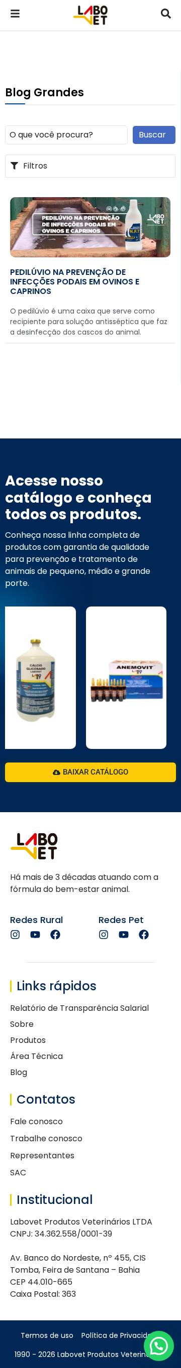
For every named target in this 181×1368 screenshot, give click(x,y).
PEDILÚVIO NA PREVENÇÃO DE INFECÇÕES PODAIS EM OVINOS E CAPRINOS (74, 281)
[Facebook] (55, 935)
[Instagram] (15, 935)
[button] (159, 1346)
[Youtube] (35, 935)
